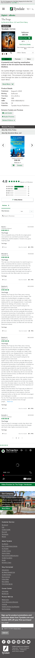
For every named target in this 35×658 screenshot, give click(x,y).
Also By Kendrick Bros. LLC (12, 133)
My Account (5, 525)
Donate (4, 560)
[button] (29, 247)
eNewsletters (5, 570)
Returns (4, 536)
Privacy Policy (17, 628)
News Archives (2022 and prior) (10, 555)
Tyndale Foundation (7, 558)
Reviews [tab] (4, 205)
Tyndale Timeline (6, 551)
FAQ (3, 527)
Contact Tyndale (6, 529)
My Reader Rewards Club (8, 572)
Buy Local (4, 532)
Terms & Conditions (24, 648)
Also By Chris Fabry (9, 130)
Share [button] (5, 247)
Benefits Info (5, 593)
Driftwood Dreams (17, 159)
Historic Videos (6, 553)
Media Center (5, 599)
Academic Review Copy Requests (10, 606)
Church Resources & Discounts (10, 602)
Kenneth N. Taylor (6, 562)
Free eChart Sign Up (7, 584)
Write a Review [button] (18, 200)
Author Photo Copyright (18, 651)
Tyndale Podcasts (6, 574)
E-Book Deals (5, 579)
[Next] (32, 145)
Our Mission (5, 544)
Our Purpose (5, 548)
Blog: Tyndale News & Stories (9, 546)
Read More (6, 508)
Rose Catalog (5, 581)
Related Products (8, 127)
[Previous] (3, 145)
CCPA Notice (23, 649)
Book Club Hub (6, 577)
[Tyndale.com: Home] (17, 9)
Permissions (5, 534)
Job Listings (5, 591)
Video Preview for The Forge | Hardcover (16, 484)
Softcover (17, 162)
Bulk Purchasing (6, 609)
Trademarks (15, 648)
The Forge (4, 243)
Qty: (23, 41)
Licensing (4, 604)
